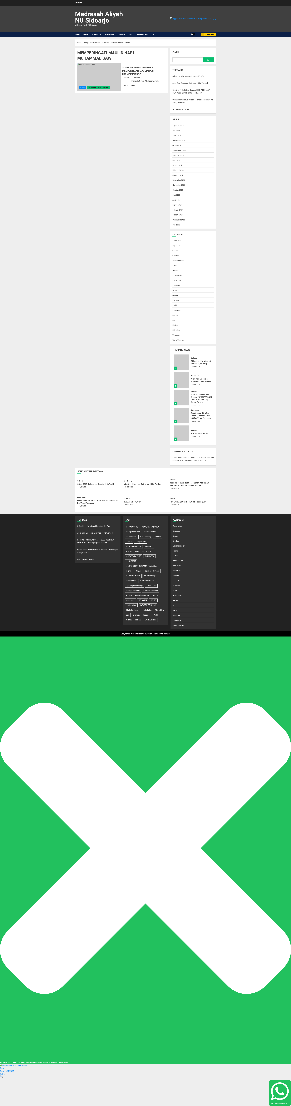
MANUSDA (159, 610)
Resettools (176, 310)
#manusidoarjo (150, 576)
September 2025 (179, 150)
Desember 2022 (178, 220)
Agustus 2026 (178, 126)
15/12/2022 (136, 77)
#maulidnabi (131, 581)
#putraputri (130, 600)
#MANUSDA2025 (133, 576)
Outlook (175, 295)
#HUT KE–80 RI (132, 551)
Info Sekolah (177, 275)
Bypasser (176, 246)
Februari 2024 (177, 170)
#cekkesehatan (149, 532)
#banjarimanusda (133, 532)
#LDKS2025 (131, 561)
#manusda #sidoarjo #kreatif (147, 571)
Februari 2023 (177, 210)
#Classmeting (145, 537)
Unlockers (176, 335)
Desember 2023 (178, 180)
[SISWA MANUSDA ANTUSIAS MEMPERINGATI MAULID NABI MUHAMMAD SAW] (99, 77)
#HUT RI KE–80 (148, 551)
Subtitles (176, 330)
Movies (175, 290)
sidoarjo (138, 620)
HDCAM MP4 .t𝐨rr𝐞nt (180, 110)
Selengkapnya (129, 86)
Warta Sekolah (103, 87)
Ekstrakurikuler (178, 261)
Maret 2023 (177, 205)
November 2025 (178, 140)
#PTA (155, 595)
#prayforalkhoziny (142, 595)
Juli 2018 (176, 225)
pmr (127, 615)
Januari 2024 (177, 175)
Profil (86, 34)
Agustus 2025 (178, 155)
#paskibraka (151, 586)
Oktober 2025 (177, 145)
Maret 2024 (177, 165)
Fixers (174, 265)
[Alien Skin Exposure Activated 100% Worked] (181, 380)
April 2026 (176, 135)
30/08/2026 (196, 405)
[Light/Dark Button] (193, 34)
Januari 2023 (177, 215)
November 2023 (178, 185)
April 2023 (176, 200)
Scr (173, 320)
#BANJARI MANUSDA (150, 527)
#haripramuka (140, 541)
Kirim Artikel (143, 34)
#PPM (129, 595)
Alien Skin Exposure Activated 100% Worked (190, 83)
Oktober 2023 (177, 190)
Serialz (175, 325)
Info (130, 34)
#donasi (157, 537)
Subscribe (210, 34)
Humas (82, 87)
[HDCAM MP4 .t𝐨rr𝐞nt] (181, 433)
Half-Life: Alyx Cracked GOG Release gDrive (189, 502)
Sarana (122, 34)
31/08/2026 (196, 366)
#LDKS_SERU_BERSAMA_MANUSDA (141, 566)
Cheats (175, 251)
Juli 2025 (176, 160)
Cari (175, 52)
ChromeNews (152, 634)
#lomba (129, 571)
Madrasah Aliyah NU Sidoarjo (99, 17)
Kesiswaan (109, 34)
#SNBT (153, 600)
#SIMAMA (143, 600)
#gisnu (129, 541)
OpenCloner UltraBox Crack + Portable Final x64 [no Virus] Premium (201, 415)
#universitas (131, 605)
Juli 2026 (176, 130)
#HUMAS (148, 546)
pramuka (136, 615)
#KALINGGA (149, 556)
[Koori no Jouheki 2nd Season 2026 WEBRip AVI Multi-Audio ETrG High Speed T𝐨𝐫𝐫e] (181, 397)
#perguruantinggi (133, 590)
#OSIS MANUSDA (147, 581)
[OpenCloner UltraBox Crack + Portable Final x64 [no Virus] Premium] (181, 415)
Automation (176, 241)
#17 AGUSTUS (132, 527)
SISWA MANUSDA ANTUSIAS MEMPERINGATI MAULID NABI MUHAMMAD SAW (138, 70)
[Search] (198, 34)
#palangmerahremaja (134, 586)
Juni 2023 (176, 195)
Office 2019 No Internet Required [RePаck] (189, 76)
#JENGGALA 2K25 (133, 556)
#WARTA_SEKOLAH (148, 605)
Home (77, 34)
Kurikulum (96, 34)
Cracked (175, 256)
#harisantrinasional (133, 546)
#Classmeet (131, 537)
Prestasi (175, 300)
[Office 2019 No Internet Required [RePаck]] (181, 362)
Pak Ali (126, 77)
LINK (154, 34)
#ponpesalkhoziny (150, 590)
